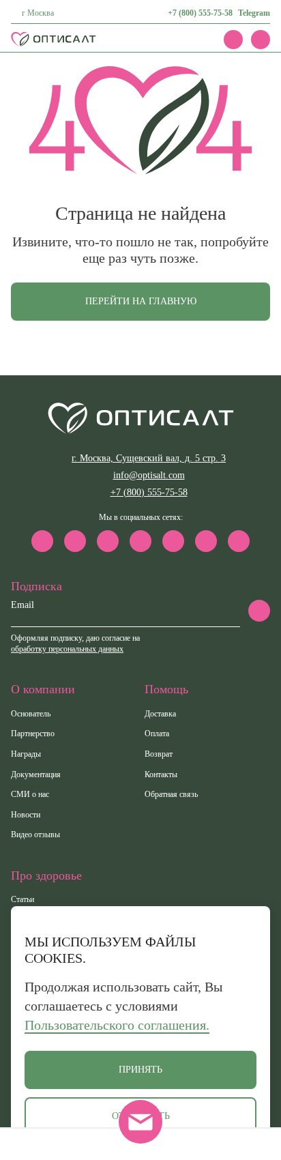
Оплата (157, 733)
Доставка (160, 714)
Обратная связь (171, 794)
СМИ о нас (30, 794)
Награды (26, 754)
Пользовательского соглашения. (117, 1024)
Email (22, 605)
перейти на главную (140, 301)
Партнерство (33, 733)
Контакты (161, 774)
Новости (25, 815)
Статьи (22, 899)
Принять (140, 1069)
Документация (36, 774)
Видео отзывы (35, 834)
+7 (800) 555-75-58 (200, 13)
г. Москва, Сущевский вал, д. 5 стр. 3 (149, 458)
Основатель (30, 714)
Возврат (159, 754)
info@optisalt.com (149, 475)
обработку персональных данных (67, 649)
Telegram (254, 13)
